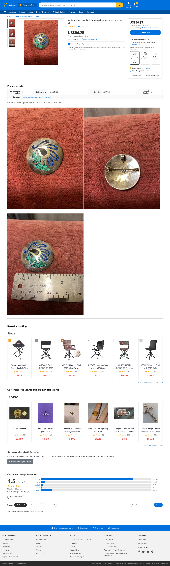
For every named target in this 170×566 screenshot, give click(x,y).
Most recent (20, 505)
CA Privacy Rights (110, 546)
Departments (11, 12)
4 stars (37, 482)
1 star (38, 490)
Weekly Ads (115, 528)
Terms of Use (108, 539)
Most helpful (50, 505)
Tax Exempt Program (77, 557)
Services (22, 12)
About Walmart (7, 539)
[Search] (119, 4)
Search (158, 505)
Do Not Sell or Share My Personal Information (129, 563)
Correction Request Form (20, 461)
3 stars (37, 485)
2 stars (37, 487)
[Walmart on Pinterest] (152, 551)
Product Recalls (75, 553)
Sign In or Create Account (63, 528)
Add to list (137, 75)
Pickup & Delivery (59, 12)
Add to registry (153, 75)
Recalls (72, 546)
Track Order (99, 528)
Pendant (37, 16)
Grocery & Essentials (43, 12)
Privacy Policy (109, 543)
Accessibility (74, 550)
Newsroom (6, 546)
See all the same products (153, 445)
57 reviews (84, 27)
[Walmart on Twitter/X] (143, 551)
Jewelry (30, 16)
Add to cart (145, 32)
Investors (5, 550)
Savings (30, 12)
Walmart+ (39, 550)
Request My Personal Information (115, 550)
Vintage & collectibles (20, 16)
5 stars (37, 479)
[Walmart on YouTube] (148, 551)
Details (148, 71)
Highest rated (35, 505)
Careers (81, 12)
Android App (142, 543)
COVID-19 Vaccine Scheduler (80, 539)
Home (9, 16)
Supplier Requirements (10, 557)
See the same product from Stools (150, 382)
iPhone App (142, 539)
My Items (90, 12)
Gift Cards (40, 553)
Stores (38, 543)
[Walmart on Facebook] (139, 551)
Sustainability (7, 553)
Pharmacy (72, 12)
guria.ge (87, 44)
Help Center (84, 528)
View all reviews (16, 496)
